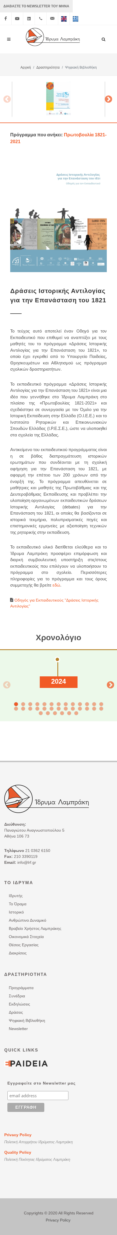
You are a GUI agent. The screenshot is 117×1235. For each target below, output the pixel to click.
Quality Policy (17, 1152)
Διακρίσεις (18, 953)
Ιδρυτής (16, 895)
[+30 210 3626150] (40, 18)
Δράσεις (16, 1012)
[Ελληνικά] (75, 18)
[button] (16, 704)
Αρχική (25, 67)
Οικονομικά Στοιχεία (26, 936)
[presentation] (5, 684)
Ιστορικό (16, 912)
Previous (6, 98)
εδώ (56, 585)
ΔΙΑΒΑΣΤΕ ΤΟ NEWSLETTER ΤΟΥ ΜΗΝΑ (36, 6)
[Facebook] (5, 18)
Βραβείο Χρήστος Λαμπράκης (35, 928)
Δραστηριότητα (48, 67)
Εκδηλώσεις (19, 1004)
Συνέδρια (17, 996)
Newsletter (18, 1028)
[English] (64, 18)
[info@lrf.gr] (52, 18)
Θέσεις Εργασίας (24, 945)
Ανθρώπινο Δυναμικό (27, 920)
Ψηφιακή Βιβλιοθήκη (27, 1020)
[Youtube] (17, 18)
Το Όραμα (17, 904)
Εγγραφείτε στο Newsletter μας (41, 1083)
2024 (58, 681)
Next (108, 98)
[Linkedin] (29, 18)
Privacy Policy (18, 1135)
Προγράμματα (21, 987)
